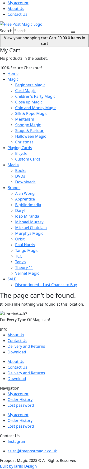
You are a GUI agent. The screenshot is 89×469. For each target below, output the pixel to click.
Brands (14, 187)
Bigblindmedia (28, 204)
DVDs (20, 176)
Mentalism (24, 119)
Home (13, 73)
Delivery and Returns (26, 346)
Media (13, 164)
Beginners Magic (30, 85)
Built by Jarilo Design (18, 466)
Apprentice (25, 199)
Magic (13, 79)
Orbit (20, 239)
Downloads (25, 182)
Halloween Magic (30, 136)
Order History (20, 399)
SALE (12, 279)
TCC (18, 256)
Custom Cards (28, 159)
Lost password (21, 405)
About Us (16, 8)
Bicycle (21, 153)
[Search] (73, 32)
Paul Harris (25, 244)
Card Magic (25, 90)
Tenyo (20, 261)
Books (20, 170)
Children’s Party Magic (35, 96)
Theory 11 (24, 267)
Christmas (24, 142)
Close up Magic (28, 102)
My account (18, 2)
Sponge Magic (28, 124)
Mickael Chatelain (31, 227)
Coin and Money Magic (35, 107)
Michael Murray (29, 222)
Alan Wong (25, 193)
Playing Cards (20, 147)
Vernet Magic (27, 273)
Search (6, 30)
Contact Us (17, 14)
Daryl (20, 210)
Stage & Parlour (29, 130)
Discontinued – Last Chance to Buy (46, 284)
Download (17, 352)
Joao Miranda (27, 216)
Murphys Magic (29, 233)
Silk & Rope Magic (31, 113)
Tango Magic (26, 250)
